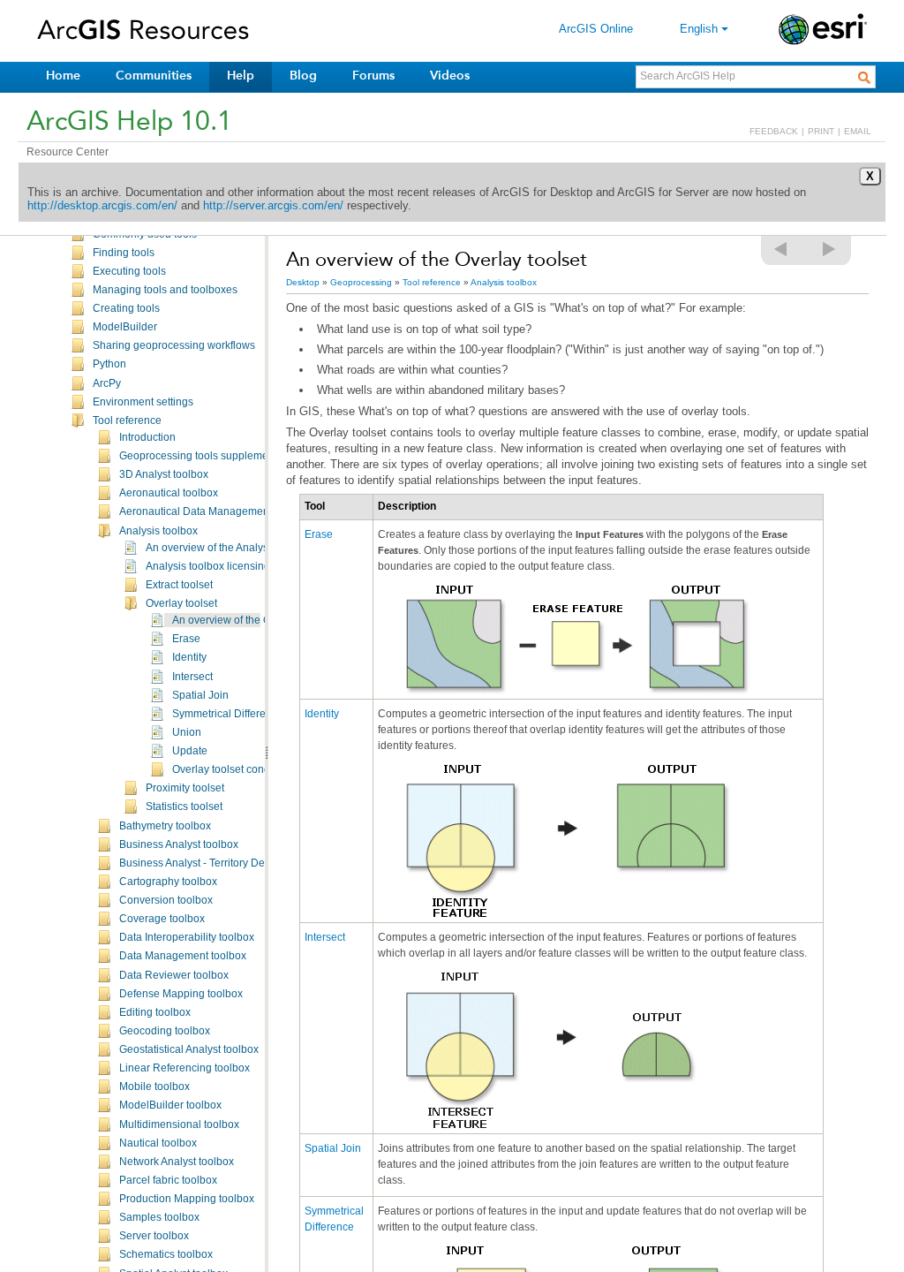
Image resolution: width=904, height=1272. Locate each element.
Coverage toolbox (162, 918)
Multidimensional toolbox (179, 1124)
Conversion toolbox (166, 900)
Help (240, 75)
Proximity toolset (185, 788)
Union (186, 732)
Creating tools (126, 308)
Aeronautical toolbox (168, 493)
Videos (450, 75)
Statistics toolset (184, 806)
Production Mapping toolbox (186, 1198)
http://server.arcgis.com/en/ (273, 205)
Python (109, 364)
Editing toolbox (155, 1012)
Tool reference (127, 420)
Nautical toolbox (158, 1143)
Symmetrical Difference (227, 713)
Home (63, 75)
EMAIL (857, 131)
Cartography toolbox (168, 881)
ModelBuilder (125, 327)
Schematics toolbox (166, 1254)
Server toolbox (154, 1235)
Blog (303, 75)
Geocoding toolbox (164, 1031)
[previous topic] (781, 249)
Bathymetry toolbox (165, 826)
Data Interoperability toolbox (186, 937)
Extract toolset (179, 584)
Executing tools (129, 271)
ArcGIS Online (596, 28)
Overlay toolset (181, 603)
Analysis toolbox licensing (208, 566)
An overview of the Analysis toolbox (230, 547)
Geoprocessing (361, 282)
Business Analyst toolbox (178, 844)
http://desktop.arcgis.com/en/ (102, 205)
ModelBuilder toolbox (170, 1105)
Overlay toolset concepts (231, 769)
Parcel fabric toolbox (168, 1180)
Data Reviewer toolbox (174, 975)
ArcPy (107, 383)
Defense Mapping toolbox (181, 993)
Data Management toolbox (182, 955)
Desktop (303, 282)
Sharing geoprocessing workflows (174, 345)
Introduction (147, 437)
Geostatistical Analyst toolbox (189, 1049)
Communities (154, 75)
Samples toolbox (159, 1217)
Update (189, 751)
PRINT (821, 131)
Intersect (192, 676)
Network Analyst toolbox (176, 1161)
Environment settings (143, 402)
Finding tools (123, 252)
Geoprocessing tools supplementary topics (221, 455)
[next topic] (830, 249)
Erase (186, 638)
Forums (373, 75)
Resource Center (67, 152)
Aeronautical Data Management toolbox (214, 511)
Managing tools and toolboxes (165, 289)
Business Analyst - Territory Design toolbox (221, 863)
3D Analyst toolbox (163, 474)
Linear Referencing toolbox (184, 1068)
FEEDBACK (774, 131)
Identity (189, 657)
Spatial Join (200, 695)
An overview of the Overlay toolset (253, 620)
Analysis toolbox (158, 531)
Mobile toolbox (154, 1086)
